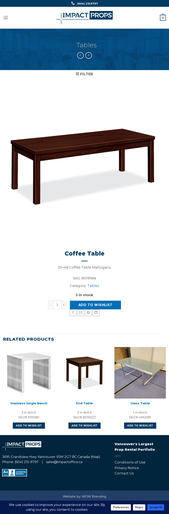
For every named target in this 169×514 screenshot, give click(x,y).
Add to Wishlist (95, 305)
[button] (5, 18)
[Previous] (3, 391)
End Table (84, 403)
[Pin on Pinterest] (88, 312)
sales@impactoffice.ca (64, 462)
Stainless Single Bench (28, 403)
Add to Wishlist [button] (29, 425)
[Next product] (80, 55)
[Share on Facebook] (72, 312)
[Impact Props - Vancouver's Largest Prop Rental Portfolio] (84, 18)
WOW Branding (94, 496)
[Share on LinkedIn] (96, 312)
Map (95, 457)
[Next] (166, 391)
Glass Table (140, 403)
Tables (86, 45)
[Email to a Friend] (80, 312)
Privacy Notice (127, 468)
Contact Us (124, 473)
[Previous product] (88, 55)
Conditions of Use (130, 462)
